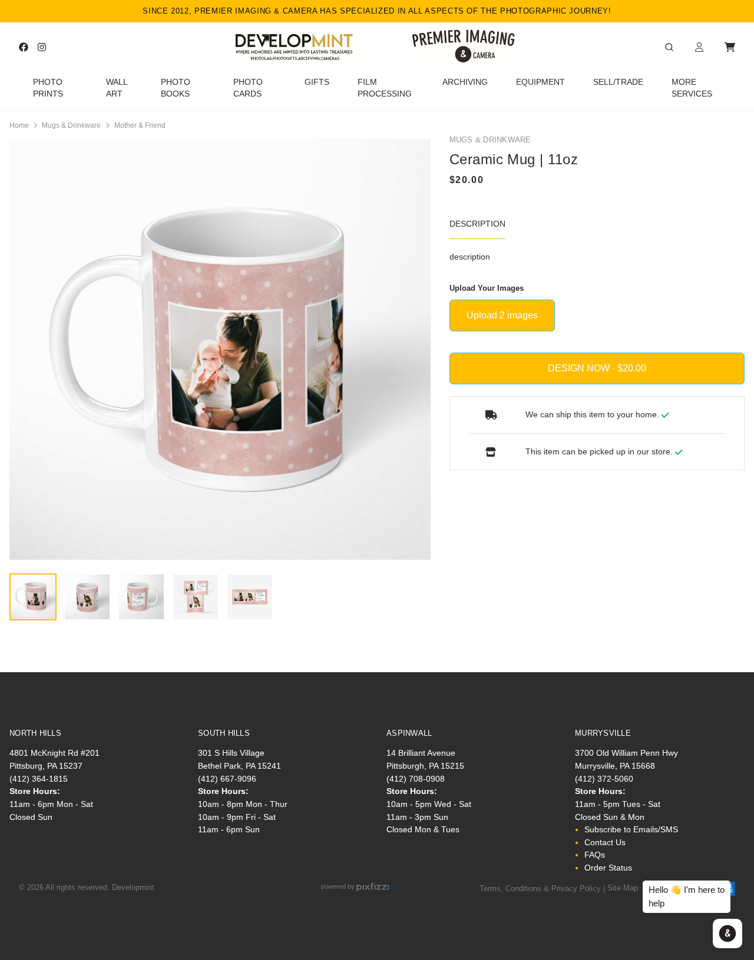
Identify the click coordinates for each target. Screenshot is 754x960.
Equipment (540, 82)
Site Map (622, 887)
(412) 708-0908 (415, 778)
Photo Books (175, 88)
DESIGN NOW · (582, 368)
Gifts (317, 82)
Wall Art (116, 88)
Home (19, 125)
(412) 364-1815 (38, 778)
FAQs (594, 854)
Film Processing (385, 88)
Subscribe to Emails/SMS (631, 829)
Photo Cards (248, 88)
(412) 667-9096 (227, 778)
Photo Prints (48, 88)
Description (477, 223)
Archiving (465, 82)
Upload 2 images (502, 315)
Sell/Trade (618, 82)
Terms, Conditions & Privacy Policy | (542, 887)
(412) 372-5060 (604, 778)
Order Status (608, 867)
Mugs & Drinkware (71, 125)
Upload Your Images (486, 288)
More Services (692, 88)
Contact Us (605, 842)
